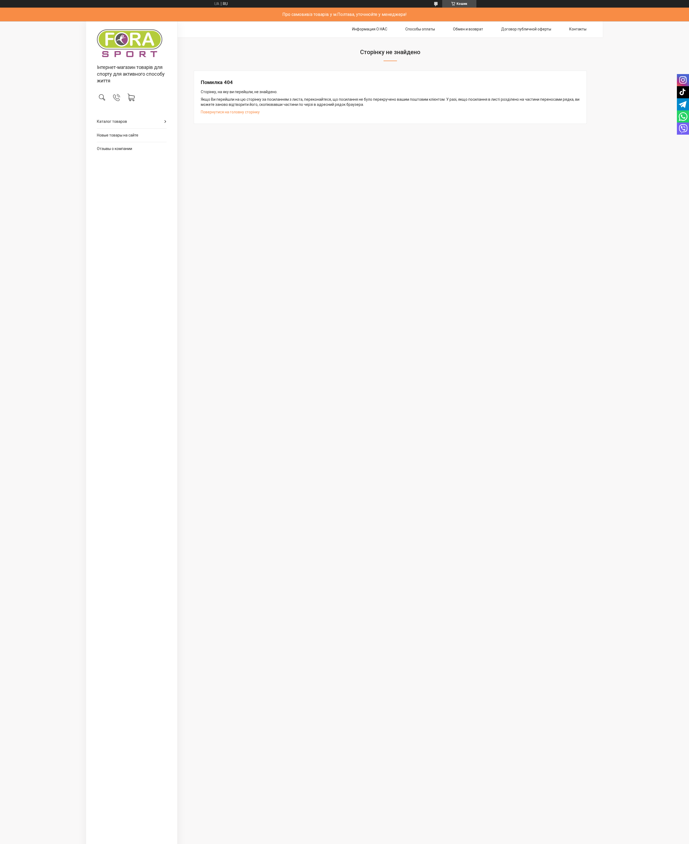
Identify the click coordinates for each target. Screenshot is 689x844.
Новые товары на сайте (117, 135)
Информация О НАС (369, 29)
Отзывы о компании (114, 149)
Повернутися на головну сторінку (230, 112)
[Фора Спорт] (132, 43)
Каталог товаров (112, 121)
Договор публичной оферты (526, 29)
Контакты (577, 29)
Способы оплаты (420, 29)
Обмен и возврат (468, 29)
